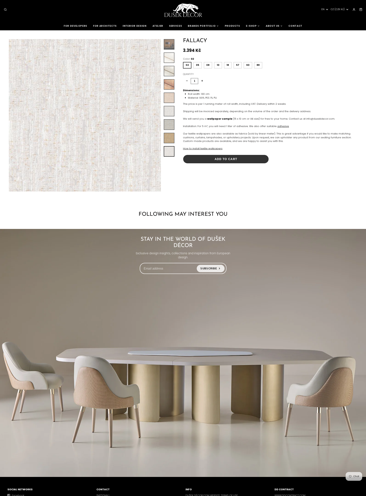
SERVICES (175, 25)
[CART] (360, 9)
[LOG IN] (354, 9)
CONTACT (295, 25)
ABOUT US (272, 25)
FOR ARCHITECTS (105, 25)
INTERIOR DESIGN (134, 25)
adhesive (283, 126)
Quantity (188, 74)
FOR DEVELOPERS (75, 25)
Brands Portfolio (202, 25)
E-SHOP (251, 25)
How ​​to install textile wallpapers (202, 148)
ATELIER (157, 25)
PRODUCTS (232, 25)
